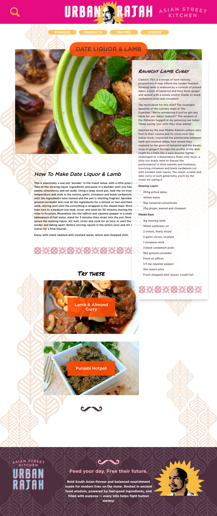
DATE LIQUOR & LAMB (108, 49)
